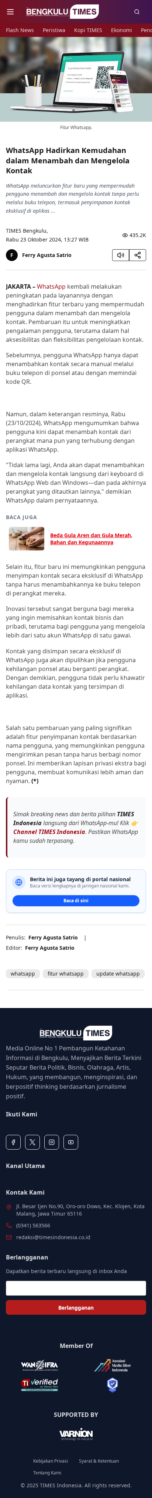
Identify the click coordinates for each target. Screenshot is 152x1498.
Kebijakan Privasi (50, 1461)
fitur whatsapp (66, 973)
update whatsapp (118, 973)
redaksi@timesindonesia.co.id (53, 1237)
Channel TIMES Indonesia (49, 832)
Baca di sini (76, 900)
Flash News (20, 30)
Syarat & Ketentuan (99, 1461)
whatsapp (23, 973)
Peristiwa (54, 30)
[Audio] (120, 255)
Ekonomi (121, 30)
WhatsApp (51, 286)
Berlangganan (76, 1307)
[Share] (137, 255)
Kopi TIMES (88, 30)
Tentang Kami (47, 1473)
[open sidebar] (10, 11)
